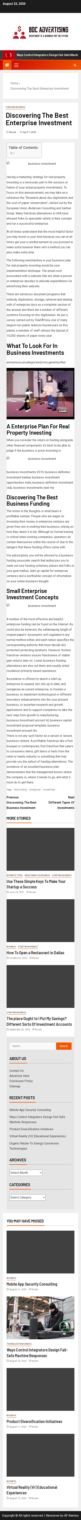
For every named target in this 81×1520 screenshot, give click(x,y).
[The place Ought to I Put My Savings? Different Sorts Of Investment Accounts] (40, 986)
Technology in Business (19, 1344)
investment (49, 789)
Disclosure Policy (21, 1081)
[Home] (7, 65)
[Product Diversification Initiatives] (40, 1389)
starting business (15, 107)
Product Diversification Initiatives (31, 1129)
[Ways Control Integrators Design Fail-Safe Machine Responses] (40, 1317)
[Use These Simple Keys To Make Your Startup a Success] (40, 849)
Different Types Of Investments (61, 802)
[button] (16, 65)
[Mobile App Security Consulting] (40, 1252)
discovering (20, 789)
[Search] (75, 65)
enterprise (35, 789)
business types (15, 875)
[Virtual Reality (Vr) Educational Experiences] (40, 1455)
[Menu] (16, 65)
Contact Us (16, 1071)
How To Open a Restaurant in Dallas (35, 952)
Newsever (53, 1515)
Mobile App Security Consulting (30, 1110)
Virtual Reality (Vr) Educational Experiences (37, 1136)
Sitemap (14, 1086)
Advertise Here (19, 1076)
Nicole (13, 132)
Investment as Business (37, 875)
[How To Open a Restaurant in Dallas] (40, 920)
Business (11, 947)
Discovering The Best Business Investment (21, 802)
